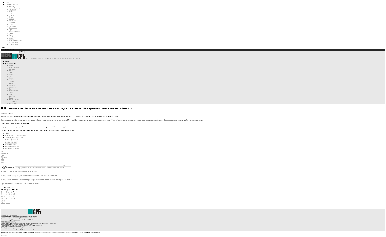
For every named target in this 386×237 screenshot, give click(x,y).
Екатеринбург (13, 42)
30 (4, 201)
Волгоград (12, 20)
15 (2, 196)
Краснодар (12, 26)
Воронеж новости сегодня (14, 137)
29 (2, 201)
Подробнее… (4, 235)
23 (4, 198)
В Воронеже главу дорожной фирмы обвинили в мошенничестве (29, 175)
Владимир (12, 10)
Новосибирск (13, 44)
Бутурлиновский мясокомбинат (16, 135)
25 (9, 198)
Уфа (10, 30)
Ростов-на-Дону (14, 31)
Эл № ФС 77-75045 (15, 220)
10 (7, 194)
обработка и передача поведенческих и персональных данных (52, 232)
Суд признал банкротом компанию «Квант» (20, 184)
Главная (7, 2)
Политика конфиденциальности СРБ (8, 222)
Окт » (8, 203)
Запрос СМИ (4, 215)
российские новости (12, 148)
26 (11, 198)
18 (9, 196)
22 (2, 198)
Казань (11, 39)
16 (4, 196)
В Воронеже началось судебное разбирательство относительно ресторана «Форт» (36, 179)
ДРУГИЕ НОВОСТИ (30, 171)
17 (7, 196)
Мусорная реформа (11, 221)
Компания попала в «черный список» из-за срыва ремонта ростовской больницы (43, 166)
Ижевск (11, 19)
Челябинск (12, 37)
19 (11, 196)
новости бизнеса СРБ (12, 139)
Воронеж (12, 22)
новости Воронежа (11, 141)
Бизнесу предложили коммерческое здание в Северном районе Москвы (39, 168)
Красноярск (13, 28)
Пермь (11, 24)
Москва (11, 6)
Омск (11, 35)
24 (7, 198)
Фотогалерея (13, 215)
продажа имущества (12, 146)
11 (9, 194)
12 (11, 194)
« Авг (3, 203)
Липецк (11, 15)
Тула (10, 13)
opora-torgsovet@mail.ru (9, 228)
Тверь (11, 17)
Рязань (11, 11)
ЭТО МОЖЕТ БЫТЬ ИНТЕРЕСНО (12, 171)
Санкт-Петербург (15, 8)
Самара (11, 33)
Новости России (10, 144)
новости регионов (11, 143)
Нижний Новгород (15, 40)
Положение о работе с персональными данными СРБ (12, 230)
